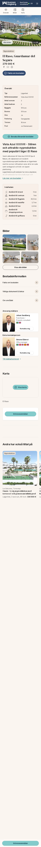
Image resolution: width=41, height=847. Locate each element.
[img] (17, 322)
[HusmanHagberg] (15, 3)
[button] (20, 248)
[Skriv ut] (11, 67)
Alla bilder (7, 42)
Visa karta (22, 387)
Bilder (15, 13)
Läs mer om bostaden (12, 178)
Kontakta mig (25, 329)
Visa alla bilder (20, 267)
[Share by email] (8, 67)
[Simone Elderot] (9, 346)
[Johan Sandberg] (9, 322)
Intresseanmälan (20, 414)
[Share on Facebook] (4, 67)
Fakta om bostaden (16, 73)
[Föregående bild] (4, 31)
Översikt (6, 13)
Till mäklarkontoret (11, 359)
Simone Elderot (22, 339)
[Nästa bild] (37, 31)
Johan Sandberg (23, 315)
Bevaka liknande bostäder (22, 136)
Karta (23, 13)
